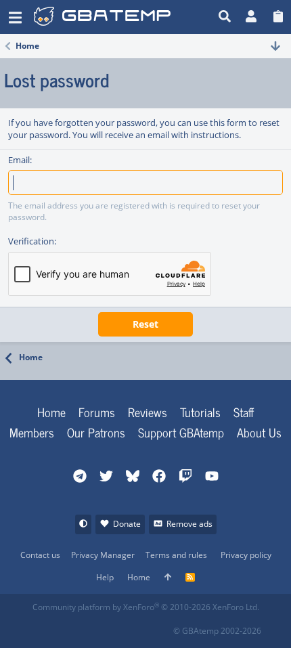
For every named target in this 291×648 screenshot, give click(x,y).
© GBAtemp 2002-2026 (217, 630)
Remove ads (189, 524)
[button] (15, 17)
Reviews (147, 412)
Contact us (40, 555)
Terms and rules (176, 555)
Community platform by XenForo (145, 607)
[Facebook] (43, 627)
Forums (97, 412)
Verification (31, 241)
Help (105, 577)
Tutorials (200, 412)
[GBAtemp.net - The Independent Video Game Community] (122, 17)
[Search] (225, 17)
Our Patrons (96, 432)
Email (19, 160)
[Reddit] (73, 627)
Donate (127, 524)
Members (31, 432)
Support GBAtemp (181, 432)
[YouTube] (162, 627)
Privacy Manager (103, 555)
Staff (243, 412)
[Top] (168, 578)
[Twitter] (132, 627)
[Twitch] (102, 627)
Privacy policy (246, 555)
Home (51, 412)
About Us (259, 432)
